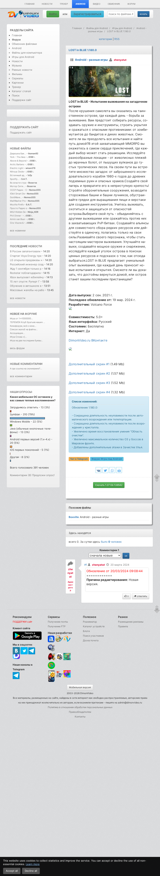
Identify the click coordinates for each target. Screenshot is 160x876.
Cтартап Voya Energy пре (26, 255)
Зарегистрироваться (87, 14)
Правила (123, 626)
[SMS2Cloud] (51, 647)
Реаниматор (90, 621)
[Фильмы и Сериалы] (51, 681)
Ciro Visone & (17, 222)
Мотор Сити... (17, 186)
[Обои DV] (67, 676)
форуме (31, 313)
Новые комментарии (26, 363)
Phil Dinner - (16, 215)
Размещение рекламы (130, 621)
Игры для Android (23, 56)
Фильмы (17, 74)
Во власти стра (18, 182)
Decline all (31, 870)
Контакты (80, 716)
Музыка (16, 65)
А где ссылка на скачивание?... (26, 368)
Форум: (107, 459)
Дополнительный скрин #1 (89, 364)
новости (35, 246)
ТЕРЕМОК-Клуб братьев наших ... (27, 322)
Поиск (16, 95)
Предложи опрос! (43, 475)
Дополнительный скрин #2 (89, 373)
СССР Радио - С (18, 190)
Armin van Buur (17, 219)
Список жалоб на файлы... (24, 329)
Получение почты (58, 621)
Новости (47, 4)
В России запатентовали (25, 251)
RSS (117, 39)
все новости (17, 298)
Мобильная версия (80, 687)
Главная (29, 4)
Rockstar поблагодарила (25, 272)
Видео (96, 4)
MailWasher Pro (18, 200)
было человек (111, 541)
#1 (85, 564)
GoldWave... (16, 197)
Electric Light (16, 168)
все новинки (18, 230)
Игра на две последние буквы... (26, 340)
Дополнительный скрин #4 (89, 392)
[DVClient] (67, 639)
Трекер (64, 4)
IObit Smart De (17, 193)
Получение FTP (57, 626)
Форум (131, 4)
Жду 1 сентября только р (25, 268)
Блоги (86, 631)
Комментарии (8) (20, 475)
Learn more (33, 864)
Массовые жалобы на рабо (27, 290)
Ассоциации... (17, 333)
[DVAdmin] (51, 674)
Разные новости (22, 69)
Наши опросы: (21, 391)
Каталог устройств (94, 626)
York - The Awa (17, 157)
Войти (53, 14)
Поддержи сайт (21, 99)
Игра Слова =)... (18, 336)
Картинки (18, 82)
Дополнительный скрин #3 (89, 383)
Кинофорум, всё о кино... (23, 326)
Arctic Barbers (17, 164)
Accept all (12, 870)
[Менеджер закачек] (51, 665)
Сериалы (17, 78)
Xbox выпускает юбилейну (27, 277)
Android (80, 4)
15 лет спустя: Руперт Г (25, 281)
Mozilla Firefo (17, 204)
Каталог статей (21, 91)
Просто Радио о (18, 208)
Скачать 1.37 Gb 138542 (108, 484)
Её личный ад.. (17, 175)
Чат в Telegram (79, 459)
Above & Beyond (18, 160)
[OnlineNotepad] (51, 639)
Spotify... (14, 179)
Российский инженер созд (27, 264)
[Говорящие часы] (51, 656)
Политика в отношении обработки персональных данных (80, 707)
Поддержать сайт (24, 127)
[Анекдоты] (67, 659)
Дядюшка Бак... (18, 153)
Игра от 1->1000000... (21, 318)
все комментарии (21, 376)
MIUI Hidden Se (18, 212)
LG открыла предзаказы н (26, 260)
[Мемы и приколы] (59, 639)
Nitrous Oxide (17, 171)
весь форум (17, 348)
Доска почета (91, 640)
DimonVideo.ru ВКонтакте (88, 340)
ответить (141, 596)
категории (105, 39)
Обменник (114, 4)
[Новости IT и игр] (59, 676)
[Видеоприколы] (59, 659)
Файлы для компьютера (27, 52)
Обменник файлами (24, 43)
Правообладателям (80, 711)
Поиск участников (93, 635)
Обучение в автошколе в (26, 285)
